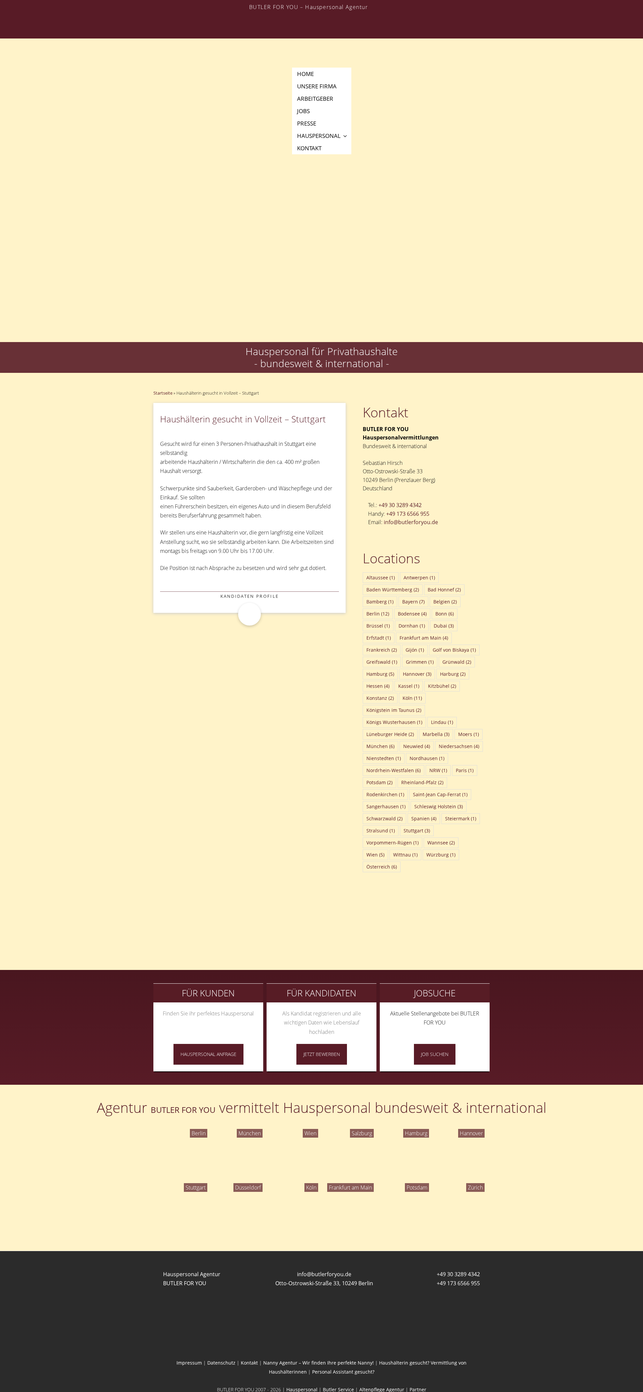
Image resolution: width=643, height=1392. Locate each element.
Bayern (413, 601)
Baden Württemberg (392, 589)
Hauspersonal (319, 136)
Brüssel (378, 626)
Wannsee (441, 842)
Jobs (303, 111)
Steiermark (460, 818)
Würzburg (440, 854)
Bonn (444, 613)
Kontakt (309, 148)
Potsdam (379, 782)
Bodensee (412, 613)
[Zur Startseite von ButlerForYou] (321, 39)
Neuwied (416, 746)
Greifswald (381, 662)
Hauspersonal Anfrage (208, 1054)
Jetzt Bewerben (321, 1054)
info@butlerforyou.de (411, 522)
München (380, 746)
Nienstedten (383, 758)
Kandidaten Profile (249, 596)
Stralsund (380, 830)
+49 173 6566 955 (407, 513)
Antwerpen (419, 577)
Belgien (445, 601)
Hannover (417, 674)
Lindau (442, 722)
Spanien (423, 818)
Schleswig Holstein (438, 806)
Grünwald (456, 662)
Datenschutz (221, 1363)
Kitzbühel (442, 686)
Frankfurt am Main (424, 638)
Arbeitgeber (315, 98)
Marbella (436, 734)
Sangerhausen (386, 806)
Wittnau (405, 854)
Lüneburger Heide (390, 734)
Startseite (162, 393)
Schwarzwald (384, 818)
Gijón (415, 650)
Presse (306, 123)
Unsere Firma (317, 86)
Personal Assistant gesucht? (343, 1372)
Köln (412, 698)
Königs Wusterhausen (394, 722)
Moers (468, 734)
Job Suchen (434, 1054)
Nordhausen (427, 758)
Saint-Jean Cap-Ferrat (440, 794)
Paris (465, 770)
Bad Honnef (444, 589)
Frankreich (381, 650)
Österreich (381, 867)
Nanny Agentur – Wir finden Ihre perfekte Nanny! (318, 1363)
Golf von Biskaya (454, 650)
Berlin (377, 613)
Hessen (377, 686)
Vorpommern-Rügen (392, 842)
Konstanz (380, 698)
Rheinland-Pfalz (422, 782)
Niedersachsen (459, 746)
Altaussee (380, 577)
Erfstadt (378, 638)
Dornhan (412, 626)
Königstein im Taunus (393, 710)
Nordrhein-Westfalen (393, 770)
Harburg (453, 674)
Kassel (408, 686)
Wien (375, 854)
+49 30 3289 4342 (400, 505)
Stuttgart (417, 830)
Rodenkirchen (385, 794)
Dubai (444, 626)
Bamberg (380, 601)
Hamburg (380, 674)
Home (305, 74)
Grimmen (420, 662)
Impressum (189, 1363)
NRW (438, 770)
